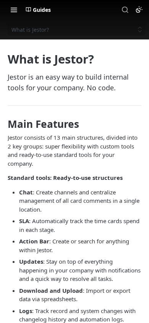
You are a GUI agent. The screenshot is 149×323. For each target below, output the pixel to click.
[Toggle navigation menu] (14, 9)
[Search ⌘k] (125, 9)
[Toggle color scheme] (139, 9)
